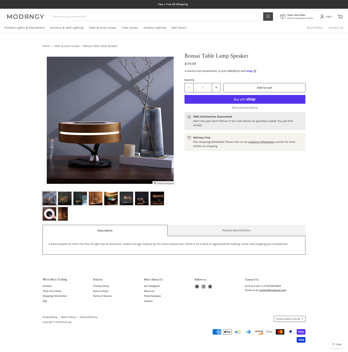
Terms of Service (102, 296)
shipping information (261, 141)
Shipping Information (55, 296)
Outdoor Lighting (155, 27)
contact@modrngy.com (272, 290)
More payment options (245, 107)
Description (105, 230)
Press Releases (152, 296)
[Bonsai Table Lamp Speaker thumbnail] (49, 198)
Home (46, 46)
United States (288, 318)
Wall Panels (179, 27)
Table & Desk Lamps (103, 27)
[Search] (268, 16)
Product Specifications (236, 230)
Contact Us (336, 27)
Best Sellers (315, 27)
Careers (148, 301)
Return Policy (100, 291)
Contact (47, 286)
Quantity (189, 79)
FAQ (45, 301)
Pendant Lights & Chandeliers (25, 27)
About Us (149, 291)
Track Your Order (52, 291)
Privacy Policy (101, 286)
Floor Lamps (130, 27)
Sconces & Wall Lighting (66, 27)
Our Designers (152, 286)
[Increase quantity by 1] (216, 87)
